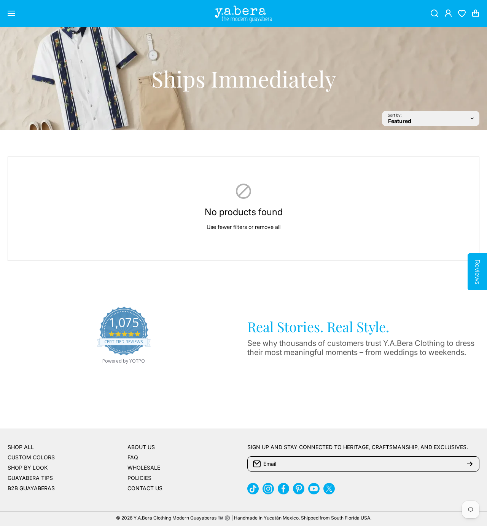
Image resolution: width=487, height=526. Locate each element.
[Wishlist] (462, 13)
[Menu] (11, 13)
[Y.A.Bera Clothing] (243, 13)
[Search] (434, 13)
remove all (267, 227)
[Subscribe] (469, 464)
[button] (475, 13)
